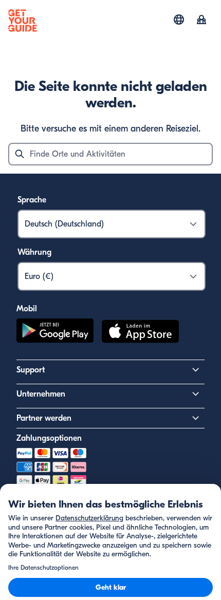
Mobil (26, 308)
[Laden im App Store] (140, 332)
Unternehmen (40, 394)
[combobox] (110, 154)
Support (30, 369)
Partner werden (43, 418)
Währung (34, 252)
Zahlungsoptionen (49, 438)
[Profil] (201, 20)
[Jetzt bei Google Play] (55, 332)
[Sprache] (179, 19)
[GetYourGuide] (22, 20)
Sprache (31, 199)
